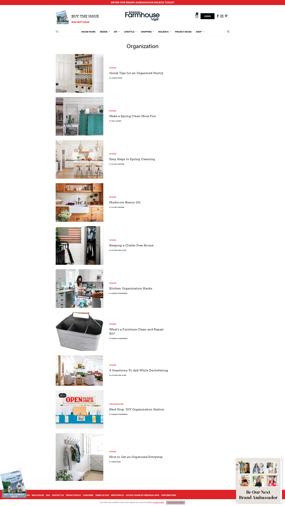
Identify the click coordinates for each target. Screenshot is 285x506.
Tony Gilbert (116, 121)
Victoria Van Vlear (118, 250)
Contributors (168, 495)
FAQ (48, 495)
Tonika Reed (116, 462)
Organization (116, 404)
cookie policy (158, 502)
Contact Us (58, 495)
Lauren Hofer (116, 78)
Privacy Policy (73, 495)
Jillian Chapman (117, 164)
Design (112, 67)
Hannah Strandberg (119, 293)
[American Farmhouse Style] (142, 16)
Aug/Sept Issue (80, 22)
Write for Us (117, 495)
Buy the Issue (85, 16)
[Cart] (196, 16)
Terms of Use (102, 495)
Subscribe (88, 495)
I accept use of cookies (176, 502)
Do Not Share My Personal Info (142, 495)
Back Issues (38, 495)
